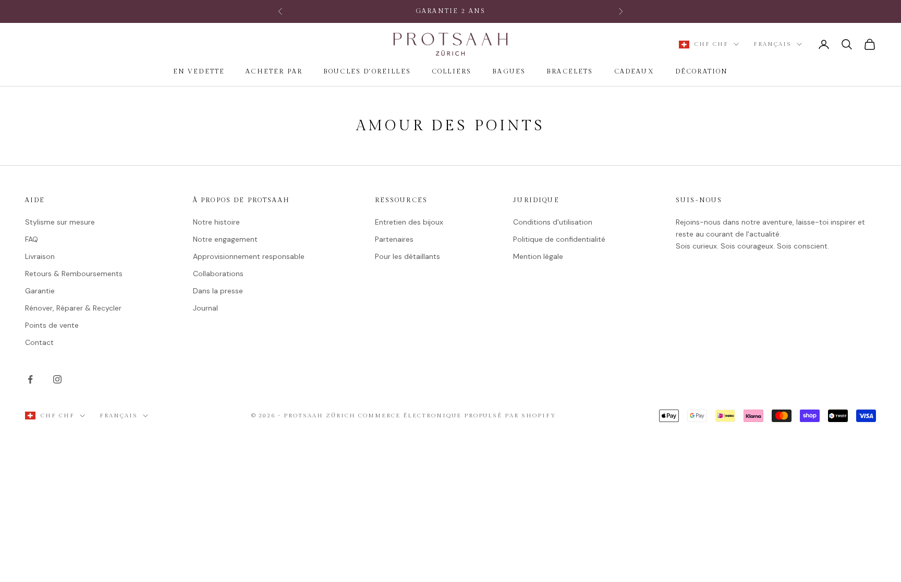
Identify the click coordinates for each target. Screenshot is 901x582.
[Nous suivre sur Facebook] (30, 379)
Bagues (509, 71)
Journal (205, 308)
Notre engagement (225, 239)
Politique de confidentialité (559, 239)
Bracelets (569, 71)
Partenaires (394, 239)
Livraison (40, 256)
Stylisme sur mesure (60, 222)
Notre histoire (216, 222)
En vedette (199, 71)
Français (772, 44)
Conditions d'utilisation (552, 222)
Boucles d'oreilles (367, 71)
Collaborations (218, 273)
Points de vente (52, 325)
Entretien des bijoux (409, 222)
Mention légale (538, 256)
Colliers (451, 71)
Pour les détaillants (407, 256)
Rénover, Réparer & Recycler (73, 308)
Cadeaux (634, 71)
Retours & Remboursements (74, 273)
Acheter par (274, 71)
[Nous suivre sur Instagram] (57, 379)
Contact (39, 342)
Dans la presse (218, 290)
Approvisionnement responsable (249, 256)
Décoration (701, 71)
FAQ (31, 239)
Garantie (40, 290)
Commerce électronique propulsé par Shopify (457, 415)
